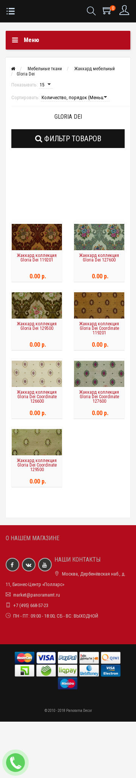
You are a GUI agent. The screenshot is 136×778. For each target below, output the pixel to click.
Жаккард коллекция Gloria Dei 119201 (37, 257)
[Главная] (13, 68)
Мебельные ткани (45, 68)
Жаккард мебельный (94, 68)
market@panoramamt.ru (36, 595)
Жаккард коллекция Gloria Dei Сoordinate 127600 (99, 396)
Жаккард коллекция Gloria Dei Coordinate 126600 (37, 396)
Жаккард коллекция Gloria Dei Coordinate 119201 (99, 328)
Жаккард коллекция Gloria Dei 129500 (37, 326)
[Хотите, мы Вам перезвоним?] (15, 762)
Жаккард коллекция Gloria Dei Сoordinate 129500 (37, 465)
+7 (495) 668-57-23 (30, 605)
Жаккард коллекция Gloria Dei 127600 (99, 257)
